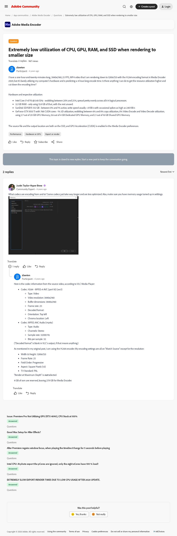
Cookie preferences (100, 531)
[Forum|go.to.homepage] (25, 6)
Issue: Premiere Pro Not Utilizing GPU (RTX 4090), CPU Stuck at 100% (42, 416)
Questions (58, 15)
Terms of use (74, 531)
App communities (21, 15)
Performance (15, 134)
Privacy (85, 531)
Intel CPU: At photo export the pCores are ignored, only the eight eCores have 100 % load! (52, 463)
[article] (88, 226)
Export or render (52, 134)
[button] (6, 7)
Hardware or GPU (33, 134)
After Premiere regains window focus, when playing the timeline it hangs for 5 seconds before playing (58, 447)
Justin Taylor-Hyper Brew (29, 185)
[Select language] (131, 6)
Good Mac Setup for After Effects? (24, 432)
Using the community (56, 531)
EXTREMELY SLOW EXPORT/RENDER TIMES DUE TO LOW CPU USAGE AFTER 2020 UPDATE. (53, 479)
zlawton (20, 67)
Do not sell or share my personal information (130, 531)
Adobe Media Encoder (41, 15)
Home (7, 15)
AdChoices (160, 531)
